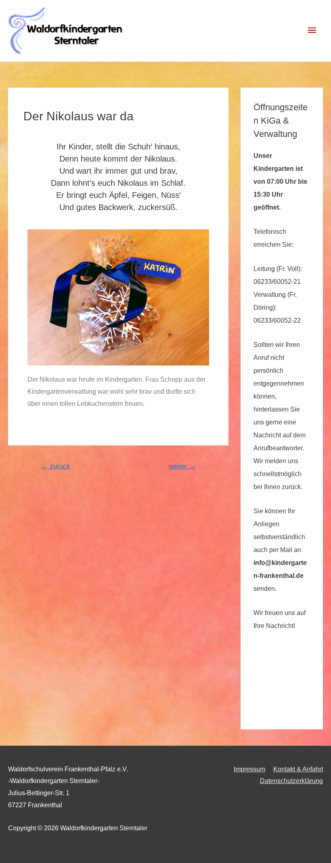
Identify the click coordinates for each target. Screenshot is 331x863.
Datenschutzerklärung (291, 780)
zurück (55, 466)
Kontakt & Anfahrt (298, 769)
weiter (182, 466)
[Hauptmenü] (312, 30)
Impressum (249, 769)
